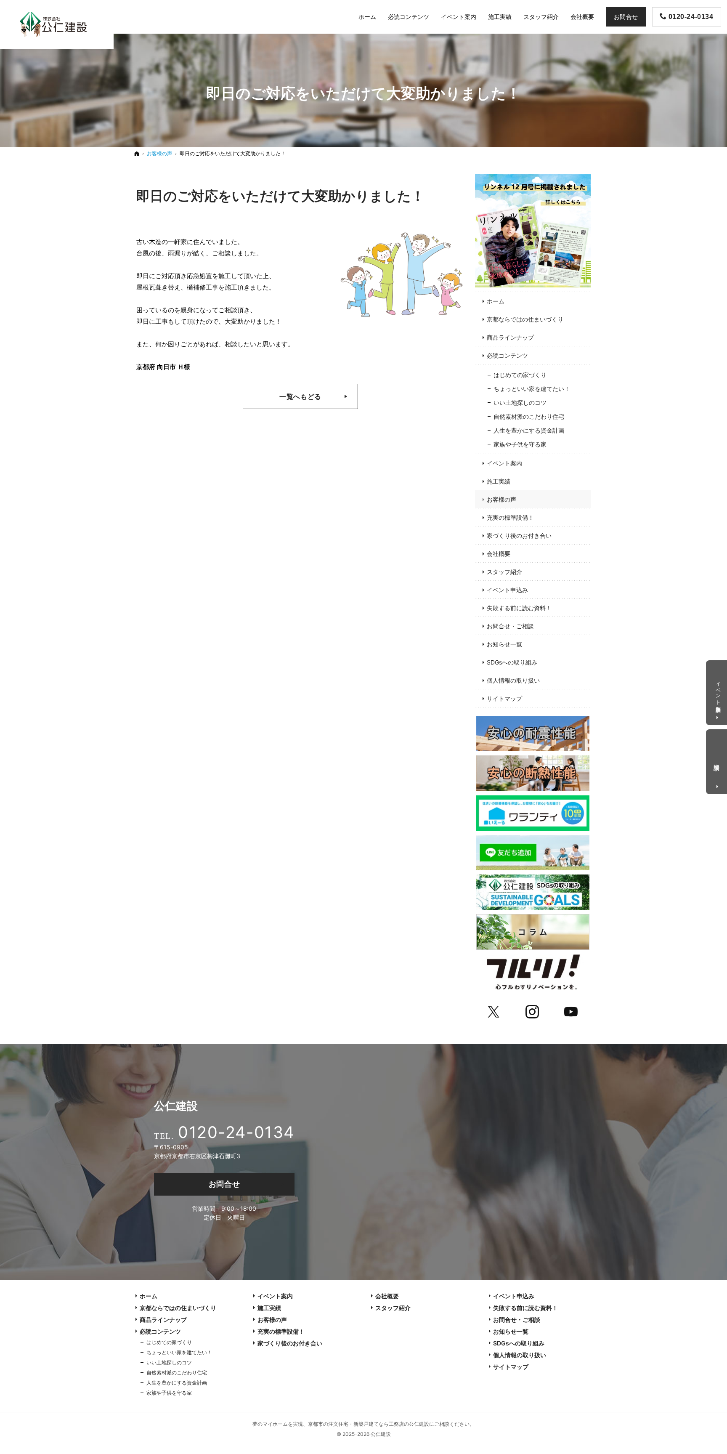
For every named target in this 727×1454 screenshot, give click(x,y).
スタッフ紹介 (504, 571)
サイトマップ (504, 698)
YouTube (571, 1010)
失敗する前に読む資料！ (519, 607)
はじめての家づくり (520, 374)
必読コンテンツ (507, 355)
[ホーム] (136, 153)
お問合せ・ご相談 (510, 626)
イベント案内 (504, 463)
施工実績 (498, 481)
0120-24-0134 (236, 1132)
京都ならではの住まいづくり (525, 319)
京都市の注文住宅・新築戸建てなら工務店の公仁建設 (368, 1424)
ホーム (495, 301)
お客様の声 (501, 499)
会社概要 (498, 553)
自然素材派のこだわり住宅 (529, 416)
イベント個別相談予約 (718, 691)
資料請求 (717, 760)
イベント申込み (507, 589)
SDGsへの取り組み (512, 662)
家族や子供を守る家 (520, 444)
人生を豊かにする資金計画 (529, 430)
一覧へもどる (300, 396)
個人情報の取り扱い (513, 680)
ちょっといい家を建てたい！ (532, 388)
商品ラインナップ (510, 337)
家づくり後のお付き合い (519, 535)
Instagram (532, 1010)
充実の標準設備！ (510, 517)
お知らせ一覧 (504, 644)
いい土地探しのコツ (520, 402)
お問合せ (224, 1184)
